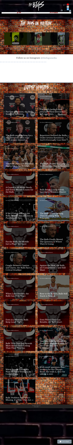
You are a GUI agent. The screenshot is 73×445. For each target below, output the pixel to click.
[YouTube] (68, 4)
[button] (70, 10)
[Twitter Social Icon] (68, 9)
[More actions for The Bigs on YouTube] (6, 30)
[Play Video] (15, 38)
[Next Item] (69, 72)
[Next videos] (71, 38)
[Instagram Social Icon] (68, 7)
